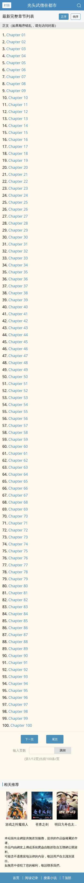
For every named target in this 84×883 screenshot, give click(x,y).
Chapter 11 (18, 104)
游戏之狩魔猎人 (16, 824)
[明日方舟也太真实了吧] (67, 818)
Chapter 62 (18, 460)
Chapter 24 (18, 195)
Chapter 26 (18, 209)
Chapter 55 (18, 411)
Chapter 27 (18, 216)
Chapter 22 (18, 181)
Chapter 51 (18, 383)
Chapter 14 (18, 125)
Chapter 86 (18, 627)
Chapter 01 (16, 34)
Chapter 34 (18, 265)
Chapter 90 (18, 655)
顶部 (68, 878)
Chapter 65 (18, 481)
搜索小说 (50, 878)
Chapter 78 (18, 571)
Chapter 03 (16, 48)
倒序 (75, 17)
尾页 (55, 739)
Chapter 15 (18, 132)
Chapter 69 (18, 509)
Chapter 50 (18, 376)
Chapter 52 (18, 390)
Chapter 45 (18, 341)
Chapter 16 (18, 139)
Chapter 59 (18, 439)
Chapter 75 (18, 551)
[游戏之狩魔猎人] (16, 818)
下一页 (29, 739)
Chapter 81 (18, 592)
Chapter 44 (18, 334)
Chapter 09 (16, 90)
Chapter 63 (18, 467)
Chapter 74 (18, 544)
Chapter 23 (18, 188)
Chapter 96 (18, 697)
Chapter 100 (21, 725)
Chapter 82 (18, 599)
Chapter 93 (18, 676)
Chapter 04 (16, 55)
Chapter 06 (16, 69)
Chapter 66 (18, 488)
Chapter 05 (16, 62)
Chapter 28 (18, 223)
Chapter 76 (18, 558)
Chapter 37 (18, 286)
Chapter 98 (18, 711)
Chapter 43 (18, 327)
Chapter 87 (18, 634)
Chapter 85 (18, 620)
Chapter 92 (18, 669)
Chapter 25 (18, 202)
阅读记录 (31, 878)
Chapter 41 (18, 313)
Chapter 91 (18, 662)
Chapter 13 (18, 118)
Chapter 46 (18, 348)
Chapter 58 (18, 432)
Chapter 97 (18, 704)
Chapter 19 (18, 160)
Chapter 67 (18, 495)
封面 (7, 5)
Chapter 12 (18, 111)
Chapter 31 (18, 244)
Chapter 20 (18, 167)
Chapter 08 (16, 83)
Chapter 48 (18, 362)
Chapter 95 (18, 690)
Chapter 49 (18, 369)
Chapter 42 (18, 320)
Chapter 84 (18, 613)
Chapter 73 (18, 537)
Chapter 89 (18, 648)
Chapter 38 (18, 292)
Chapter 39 (18, 299)
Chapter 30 (18, 237)
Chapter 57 (18, 425)
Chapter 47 (18, 355)
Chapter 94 (18, 683)
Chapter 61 (18, 453)
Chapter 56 (18, 418)
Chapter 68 (18, 502)
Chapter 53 (18, 397)
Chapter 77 (18, 565)
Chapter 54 (18, 404)
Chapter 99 (18, 718)
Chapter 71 (18, 523)
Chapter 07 (16, 76)
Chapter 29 (18, 230)
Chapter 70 (18, 516)
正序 (63, 17)
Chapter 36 (18, 279)
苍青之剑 (42, 824)
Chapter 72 (18, 530)
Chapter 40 (18, 306)
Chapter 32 (18, 251)
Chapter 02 (16, 41)
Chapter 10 (18, 97)
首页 (16, 878)
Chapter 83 (18, 606)
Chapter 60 (18, 446)
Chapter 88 (18, 641)
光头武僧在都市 (42, 5)
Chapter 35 (18, 272)
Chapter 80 (18, 585)
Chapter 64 (18, 474)
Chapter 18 (18, 153)
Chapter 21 (18, 174)
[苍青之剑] (42, 818)
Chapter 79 (18, 578)
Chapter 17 (18, 146)
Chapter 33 (18, 258)
